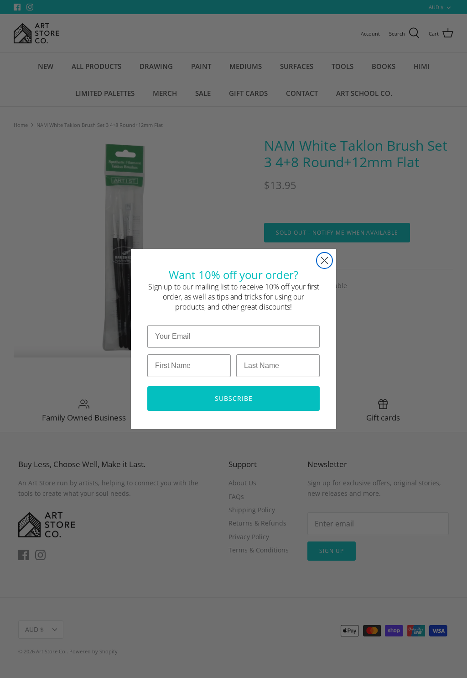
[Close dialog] (324, 260)
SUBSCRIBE (234, 398)
